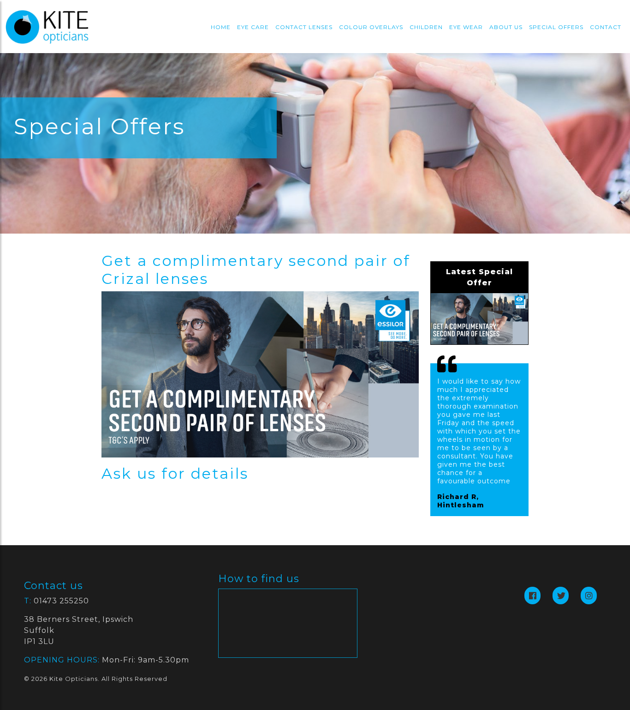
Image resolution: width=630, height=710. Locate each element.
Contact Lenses (304, 27)
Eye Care (253, 27)
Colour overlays (371, 27)
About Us (506, 27)
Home (221, 27)
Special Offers (556, 27)
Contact (605, 27)
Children (426, 27)
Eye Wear (466, 27)
